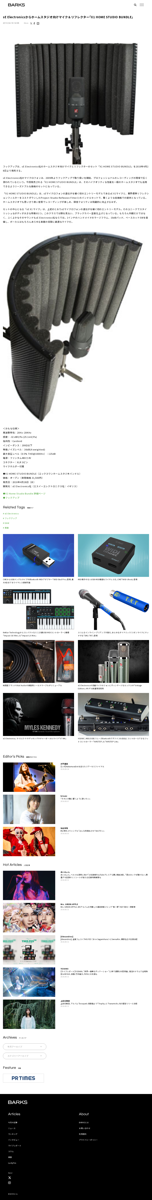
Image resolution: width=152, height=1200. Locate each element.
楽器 (10, 1157)
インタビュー (13, 1139)
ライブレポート (14, 1145)
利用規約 (83, 1134)
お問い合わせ (84, 1128)
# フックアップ (10, 518)
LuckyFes (12, 1163)
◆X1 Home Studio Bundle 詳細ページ (24, 493)
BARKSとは (84, 1122)
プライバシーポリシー (88, 1139)
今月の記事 (13, 1122)
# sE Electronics (11, 513)
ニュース (12, 1128)
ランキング (13, 1134)
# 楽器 (6, 527)
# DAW (6, 523)
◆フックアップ (11, 497)
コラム (11, 1151)
